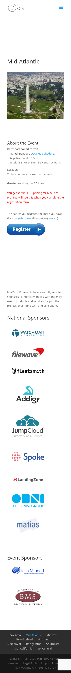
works (52, 218)
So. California (24, 648)
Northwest (14, 644)
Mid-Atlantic (34, 635)
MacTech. (43, 658)
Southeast (52, 644)
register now (23, 218)
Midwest (52, 635)
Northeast (44, 639)
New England (24, 639)
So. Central (44, 648)
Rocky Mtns (33, 644)
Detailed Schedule (42, 153)
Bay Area (15, 635)
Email (55, 663)
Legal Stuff (30, 663)
